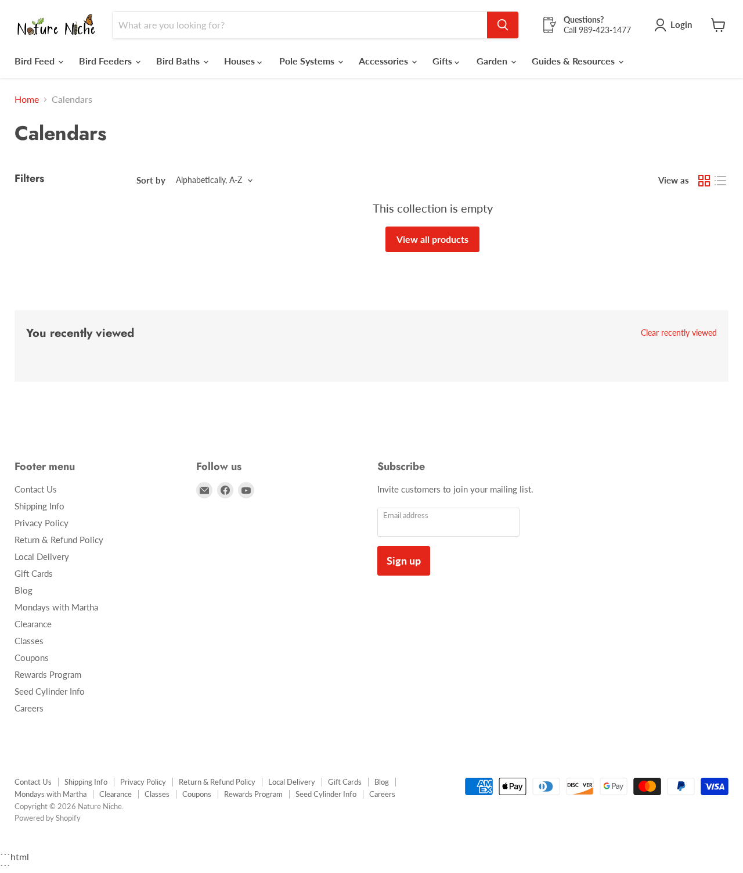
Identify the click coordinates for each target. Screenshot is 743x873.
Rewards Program (48, 674)
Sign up (404, 560)
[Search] (502, 25)
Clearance (33, 624)
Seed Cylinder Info (50, 691)
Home (27, 99)
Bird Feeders (106, 60)
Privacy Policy (41, 523)
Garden (493, 60)
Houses (240, 60)
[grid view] (704, 181)
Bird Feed (36, 60)
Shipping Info (39, 506)
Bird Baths (179, 60)
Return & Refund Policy (59, 539)
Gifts (443, 60)
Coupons (32, 657)
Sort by (150, 180)
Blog (24, 590)
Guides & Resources (574, 60)
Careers (29, 708)
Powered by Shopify (48, 817)
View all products (432, 239)
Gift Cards (34, 573)
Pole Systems (308, 60)
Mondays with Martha (56, 607)
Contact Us (36, 489)
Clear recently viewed (679, 332)
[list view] (720, 181)
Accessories (384, 60)
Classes (29, 640)
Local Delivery (42, 556)
